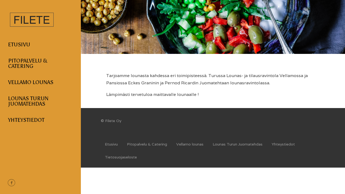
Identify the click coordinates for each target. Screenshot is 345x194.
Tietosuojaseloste (121, 157)
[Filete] (32, 29)
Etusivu (19, 44)
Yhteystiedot (26, 120)
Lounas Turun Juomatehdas (28, 101)
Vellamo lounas (30, 82)
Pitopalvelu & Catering (27, 63)
